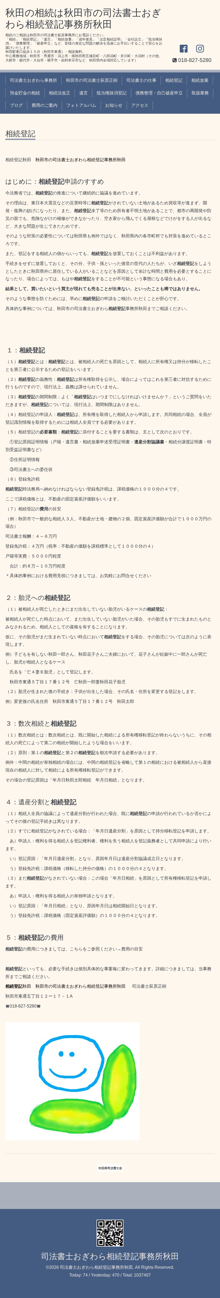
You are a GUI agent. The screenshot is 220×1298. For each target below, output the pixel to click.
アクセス (139, 105)
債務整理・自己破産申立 (159, 93)
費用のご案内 (44, 105)
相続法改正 (59, 93)
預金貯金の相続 (25, 93)
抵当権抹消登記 (112, 93)
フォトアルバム (81, 105)
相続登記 (173, 80)
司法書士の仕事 (141, 80)
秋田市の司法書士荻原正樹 (92, 80)
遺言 (83, 93)
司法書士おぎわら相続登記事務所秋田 (110, 1256)
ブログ (16, 105)
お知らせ (113, 105)
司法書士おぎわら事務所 (33, 80)
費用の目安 (132, 949)
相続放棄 (199, 80)
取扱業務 (200, 93)
